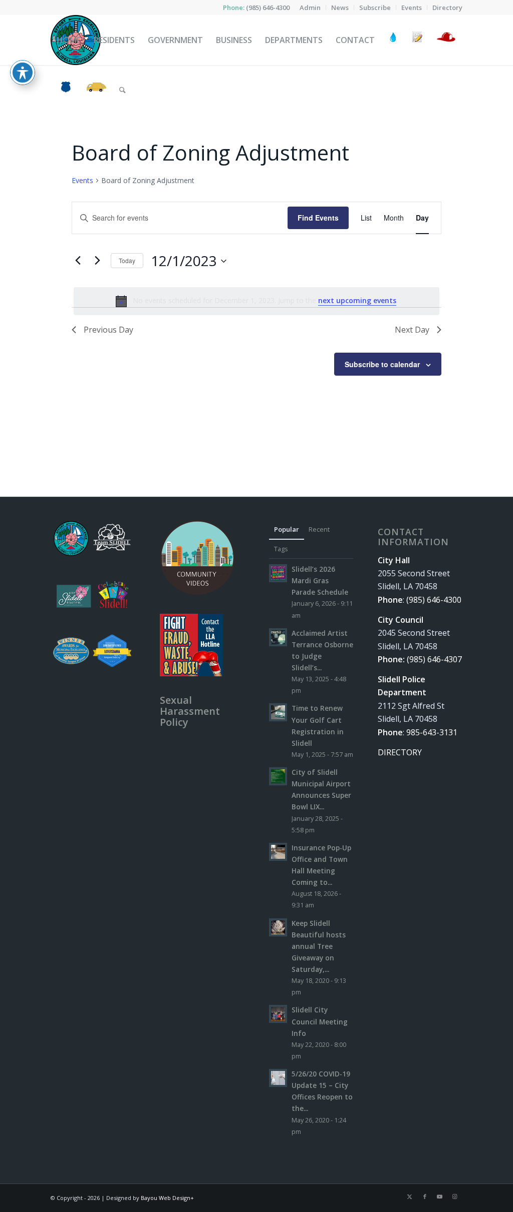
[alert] (256, 301)
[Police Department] (65, 90)
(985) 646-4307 (434, 659)
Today (127, 260)
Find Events (318, 218)
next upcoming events (357, 300)
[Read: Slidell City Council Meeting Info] (278, 1014)
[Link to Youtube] (439, 1196)
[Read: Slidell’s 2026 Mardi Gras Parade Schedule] (278, 573)
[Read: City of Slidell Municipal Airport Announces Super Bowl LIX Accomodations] (278, 776)
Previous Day (108, 329)
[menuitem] (310, 7)
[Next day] (97, 261)
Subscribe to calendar (382, 364)
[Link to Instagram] (454, 1196)
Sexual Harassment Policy (190, 711)
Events (82, 180)
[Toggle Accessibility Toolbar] (23, 73)
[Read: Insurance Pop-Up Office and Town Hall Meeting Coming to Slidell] (278, 852)
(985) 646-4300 (268, 7)
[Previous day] (78, 261)
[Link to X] (409, 1196)
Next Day (412, 329)
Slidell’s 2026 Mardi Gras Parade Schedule (320, 580)
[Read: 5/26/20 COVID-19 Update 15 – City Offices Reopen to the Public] (278, 1078)
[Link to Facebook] (424, 1196)
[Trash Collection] (96, 90)
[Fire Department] (445, 40)
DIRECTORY (400, 752)
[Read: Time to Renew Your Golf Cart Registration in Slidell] (278, 712)
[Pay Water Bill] (393, 40)
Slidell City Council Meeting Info (320, 1021)
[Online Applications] (417, 40)
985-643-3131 (431, 732)
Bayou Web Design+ (167, 1197)
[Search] (122, 90)
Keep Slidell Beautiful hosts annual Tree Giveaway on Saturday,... (319, 946)
